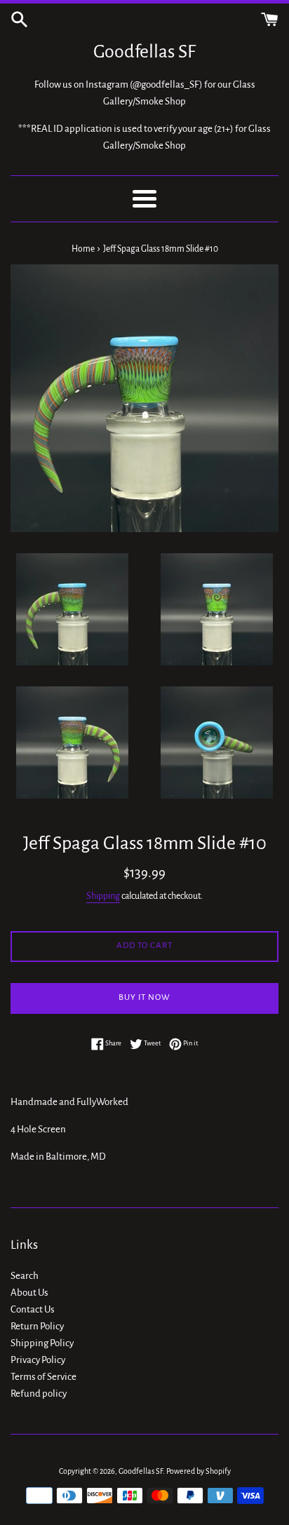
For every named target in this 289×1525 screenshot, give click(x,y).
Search (25, 1275)
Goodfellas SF (144, 52)
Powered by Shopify (198, 1471)
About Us (29, 1292)
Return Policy (37, 1326)
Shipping (103, 896)
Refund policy (39, 1393)
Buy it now (144, 997)
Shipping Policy (42, 1343)
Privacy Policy (38, 1360)
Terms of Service (43, 1376)
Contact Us (33, 1309)
